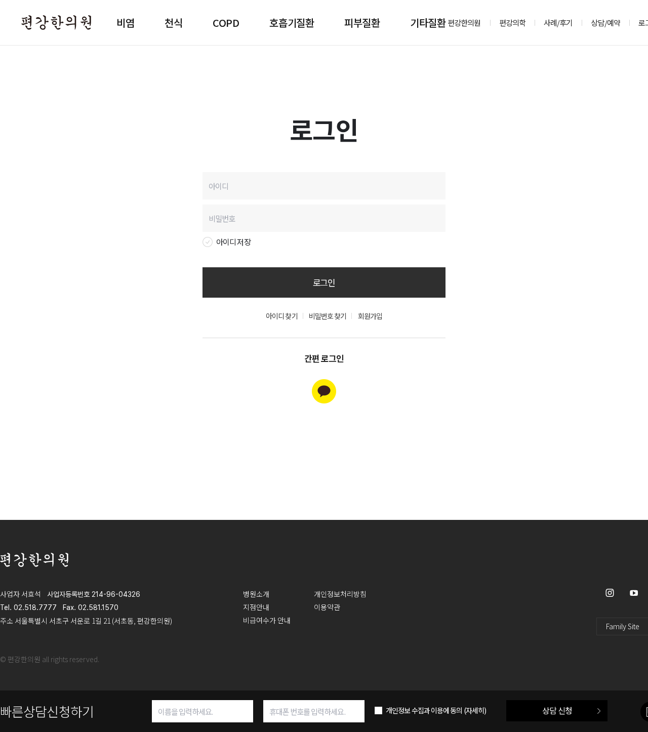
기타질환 (428, 22)
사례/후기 (558, 22)
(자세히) (475, 710)
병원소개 (256, 594)
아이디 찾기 (282, 316)
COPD (226, 22)
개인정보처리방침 (340, 594)
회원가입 (370, 316)
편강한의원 (464, 22)
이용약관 (327, 607)
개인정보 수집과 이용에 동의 (436, 710)
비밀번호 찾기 (328, 316)
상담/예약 (605, 22)
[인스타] (609, 592)
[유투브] (633, 592)
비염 (125, 22)
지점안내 (256, 607)
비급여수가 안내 (267, 620)
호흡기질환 (291, 22)
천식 (173, 22)
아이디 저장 (233, 242)
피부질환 (362, 22)
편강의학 (512, 22)
